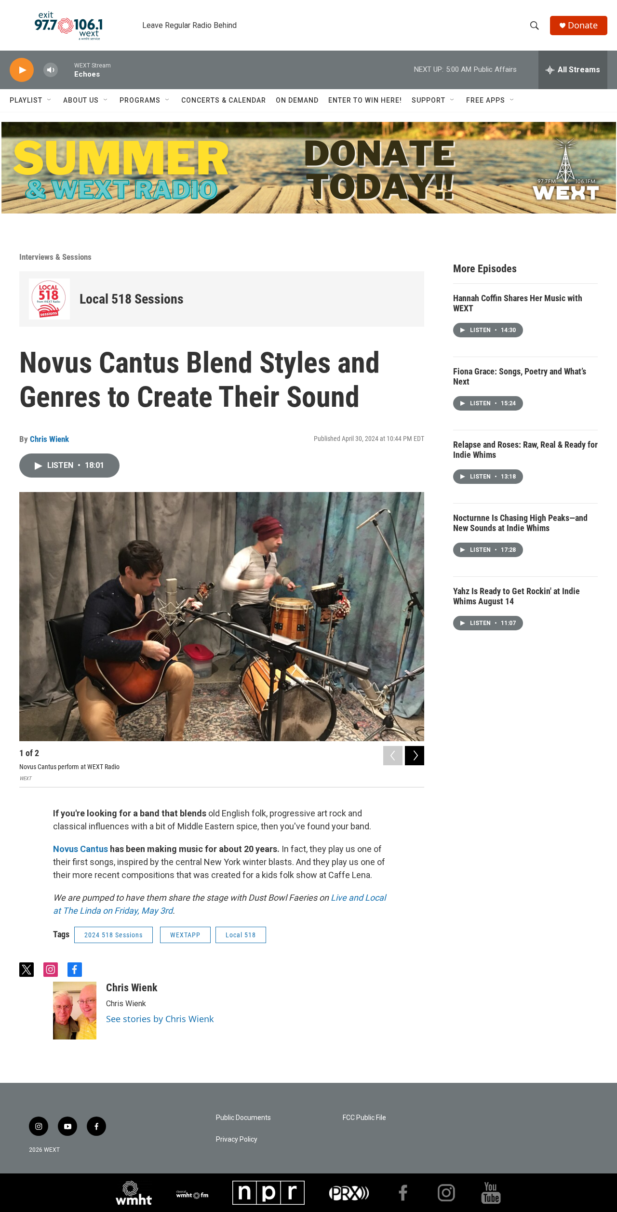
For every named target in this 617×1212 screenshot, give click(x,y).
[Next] (414, 755)
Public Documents (243, 1117)
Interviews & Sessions (55, 257)
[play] (21, 70)
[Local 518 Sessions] (49, 299)
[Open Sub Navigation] (50, 100)
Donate (583, 25)
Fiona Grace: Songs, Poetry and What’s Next (519, 376)
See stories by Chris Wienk (160, 1019)
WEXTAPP (185, 935)
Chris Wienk (49, 439)
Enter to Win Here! (365, 100)
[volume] (50, 70)
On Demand (297, 100)
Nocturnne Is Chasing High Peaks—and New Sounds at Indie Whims (520, 523)
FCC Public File (364, 1117)
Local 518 (241, 935)
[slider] (66, 70)
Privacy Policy (236, 1139)
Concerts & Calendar (223, 100)
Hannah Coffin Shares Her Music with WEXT (517, 303)
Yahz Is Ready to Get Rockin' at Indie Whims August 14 (516, 596)
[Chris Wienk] (74, 1010)
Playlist (26, 100)
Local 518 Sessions (132, 299)
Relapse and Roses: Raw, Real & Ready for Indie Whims (525, 450)
